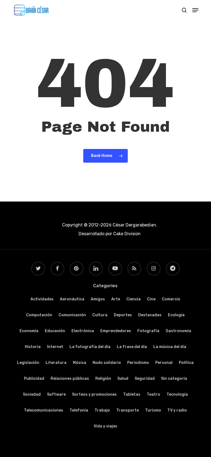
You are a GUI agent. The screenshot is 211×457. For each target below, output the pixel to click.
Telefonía (79, 410)
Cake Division (126, 233)
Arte (115, 299)
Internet (55, 346)
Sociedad (32, 394)
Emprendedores (115, 331)
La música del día (169, 346)
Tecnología (177, 394)
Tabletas (131, 394)
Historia (33, 346)
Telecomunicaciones (43, 410)
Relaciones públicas (70, 378)
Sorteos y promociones (94, 394)
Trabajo (102, 410)
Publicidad (34, 378)
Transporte (127, 410)
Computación (39, 315)
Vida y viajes (105, 426)
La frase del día (132, 346)
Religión (103, 378)
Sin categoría (174, 378)
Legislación (28, 362)
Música (79, 362)
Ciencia (133, 299)
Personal (164, 362)
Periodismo (138, 362)
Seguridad (145, 378)
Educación (55, 331)
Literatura (56, 362)
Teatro (153, 394)
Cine (151, 299)
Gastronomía (178, 331)
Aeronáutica (72, 299)
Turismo (153, 410)
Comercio (171, 299)
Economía (29, 331)
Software (56, 394)
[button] (195, 10)
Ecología (176, 315)
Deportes (123, 315)
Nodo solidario (107, 362)
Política (186, 362)
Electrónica (82, 331)
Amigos (98, 299)
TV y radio (177, 410)
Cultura (99, 315)
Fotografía (148, 331)
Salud (122, 378)
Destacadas (150, 315)
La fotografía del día (90, 346)
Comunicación (72, 315)
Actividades (42, 299)
